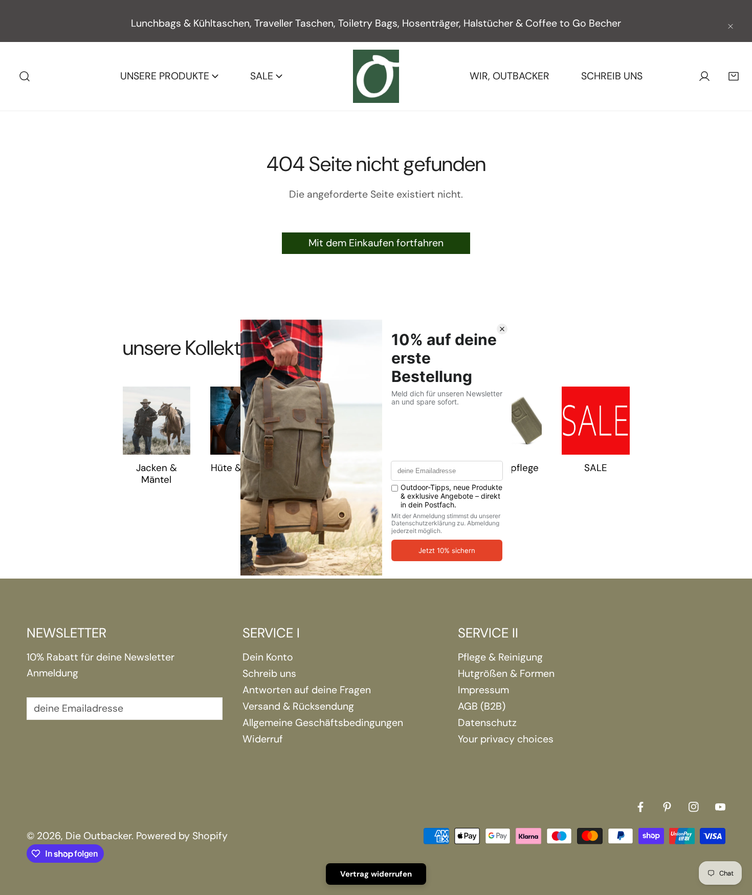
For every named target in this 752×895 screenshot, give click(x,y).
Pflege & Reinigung (500, 657)
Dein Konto (267, 657)
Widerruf (262, 739)
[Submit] (207, 708)
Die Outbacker (98, 835)
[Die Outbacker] (376, 76)
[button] (733, 76)
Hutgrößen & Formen (506, 673)
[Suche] (24, 76)
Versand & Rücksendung (298, 706)
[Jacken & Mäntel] (157, 421)
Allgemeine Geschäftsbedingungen (322, 722)
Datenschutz (487, 722)
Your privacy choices (506, 739)
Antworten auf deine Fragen (306, 690)
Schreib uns (269, 673)
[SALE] (596, 421)
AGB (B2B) (481, 706)
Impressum (483, 690)
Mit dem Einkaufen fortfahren (376, 243)
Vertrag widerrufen (376, 874)
